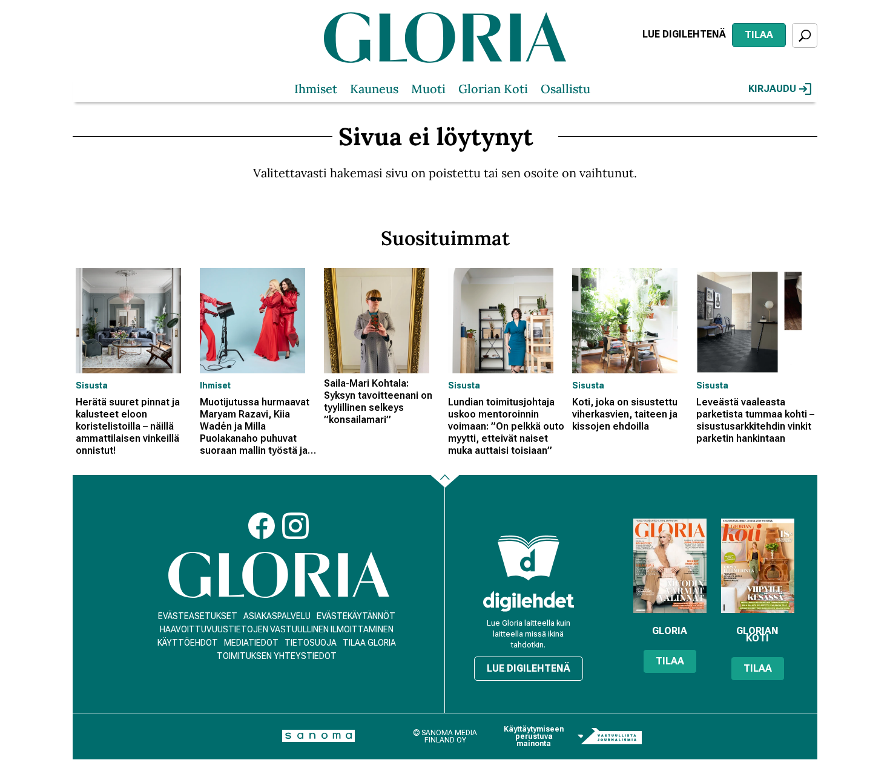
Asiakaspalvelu (277, 616)
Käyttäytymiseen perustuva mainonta (534, 736)
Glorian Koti (493, 88)
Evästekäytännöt (356, 616)
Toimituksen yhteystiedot (277, 656)
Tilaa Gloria (369, 642)
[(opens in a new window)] (528, 601)
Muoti (428, 88)
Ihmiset (315, 88)
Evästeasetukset (197, 616)
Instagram (295, 526)
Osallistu (565, 88)
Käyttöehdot (187, 642)
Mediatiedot (251, 642)
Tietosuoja (311, 642)
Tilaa (759, 35)
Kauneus (374, 88)
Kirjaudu (772, 88)
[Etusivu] (278, 575)
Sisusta (92, 385)
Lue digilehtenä (684, 34)
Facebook (261, 526)
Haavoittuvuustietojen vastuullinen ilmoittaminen (277, 629)
